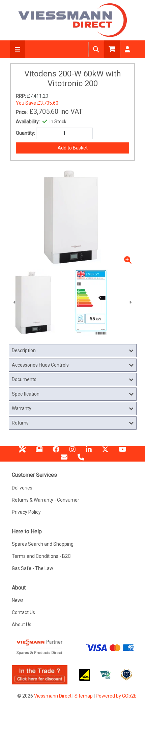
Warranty (21, 408)
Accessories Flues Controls (40, 365)
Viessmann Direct (52, 696)
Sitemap (84, 696)
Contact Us (23, 612)
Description (24, 350)
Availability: (28, 121)
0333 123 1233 (80, 459)
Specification (25, 394)
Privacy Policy (26, 512)
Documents (24, 379)
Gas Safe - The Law (32, 568)
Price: (22, 112)
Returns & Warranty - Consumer (45, 500)
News (39, 451)
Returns (20, 423)
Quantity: (25, 133)
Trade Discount (22, 451)
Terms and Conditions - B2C (41, 556)
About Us (21, 624)
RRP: (21, 96)
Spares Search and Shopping (43, 544)
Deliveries (22, 488)
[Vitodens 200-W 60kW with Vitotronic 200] (103, 302)
